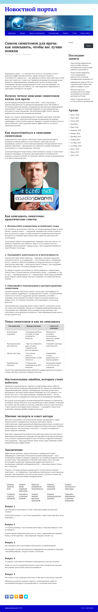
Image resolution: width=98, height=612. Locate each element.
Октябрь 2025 (76, 143)
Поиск (71, 42)
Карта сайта (85, 33)
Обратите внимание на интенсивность (37, 486)
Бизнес (22, 33)
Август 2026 (75, 115)
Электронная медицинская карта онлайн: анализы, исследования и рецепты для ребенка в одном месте (81, 66)
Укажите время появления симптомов (23, 487)
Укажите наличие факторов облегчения (35, 497)
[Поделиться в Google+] (21, 596)
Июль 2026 (75, 118)
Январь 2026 (75, 133)
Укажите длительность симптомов (70, 486)
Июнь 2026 (75, 121)
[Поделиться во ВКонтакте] (11, 596)
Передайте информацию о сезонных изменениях (70, 497)
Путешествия (54, 33)
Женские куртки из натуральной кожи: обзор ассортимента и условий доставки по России (80, 93)
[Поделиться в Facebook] (7, 596)
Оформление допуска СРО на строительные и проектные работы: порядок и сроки (81, 84)
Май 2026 (74, 124)
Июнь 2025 (75, 155)
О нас (74, 33)
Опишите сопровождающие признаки (54, 496)
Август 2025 (75, 149)
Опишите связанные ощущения (51, 486)
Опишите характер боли (10, 486)
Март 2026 (74, 127)
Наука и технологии (36, 33)
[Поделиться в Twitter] (26, 596)
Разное (65, 33)
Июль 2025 (75, 152)
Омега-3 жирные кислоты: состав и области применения (82, 100)
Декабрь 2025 (76, 136)
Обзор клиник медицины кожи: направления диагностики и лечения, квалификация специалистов (82, 76)
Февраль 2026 (76, 130)
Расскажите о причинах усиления (23, 496)
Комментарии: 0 (27, 54)
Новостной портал (31, 9)
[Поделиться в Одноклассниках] (16, 596)
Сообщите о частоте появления (11, 496)
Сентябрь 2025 (76, 146)
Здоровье (12, 33)
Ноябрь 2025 (75, 140)
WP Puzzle (90, 608)
